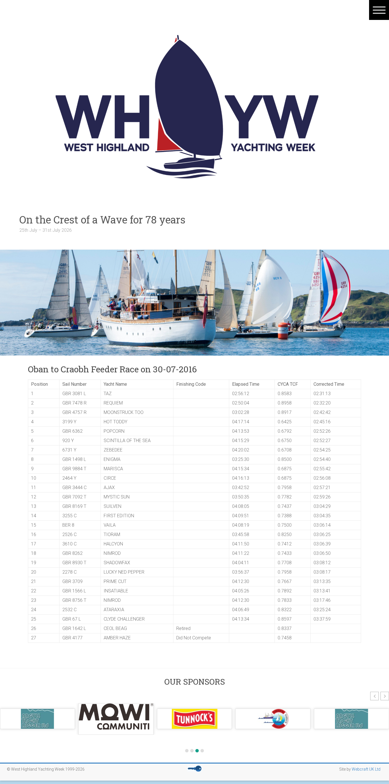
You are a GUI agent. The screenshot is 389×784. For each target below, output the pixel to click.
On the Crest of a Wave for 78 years (112, 219)
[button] (374, 696)
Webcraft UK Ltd (366, 769)
